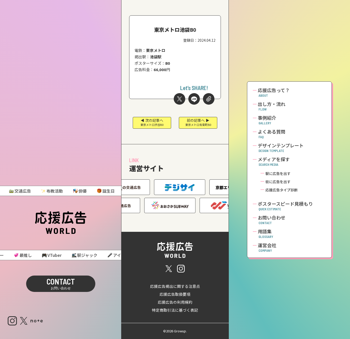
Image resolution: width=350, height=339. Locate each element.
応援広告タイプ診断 (281, 190)
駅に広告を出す (278, 173)
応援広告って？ (274, 92)
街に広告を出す (278, 181)
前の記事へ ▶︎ (198, 122)
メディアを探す (274, 161)
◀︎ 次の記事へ (151, 122)
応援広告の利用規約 (175, 302)
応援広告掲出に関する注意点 (175, 286)
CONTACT (61, 283)
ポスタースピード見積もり (285, 206)
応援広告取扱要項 (175, 294)
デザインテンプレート (281, 148)
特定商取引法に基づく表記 (175, 310)
